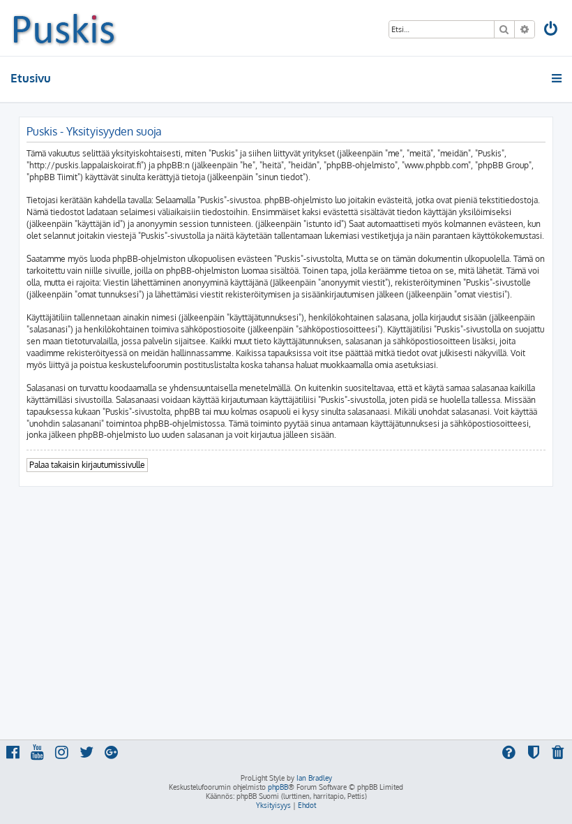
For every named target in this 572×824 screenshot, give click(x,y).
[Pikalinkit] (557, 78)
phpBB (278, 787)
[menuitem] (552, 30)
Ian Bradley (314, 778)
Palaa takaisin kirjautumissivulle (87, 464)
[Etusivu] (63, 28)
